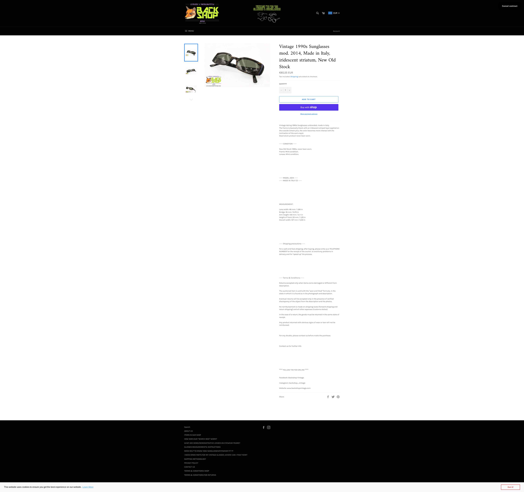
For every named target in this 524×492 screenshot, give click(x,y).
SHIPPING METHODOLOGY (195, 459)
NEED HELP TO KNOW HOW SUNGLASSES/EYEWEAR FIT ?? (208, 451)
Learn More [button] (87, 487)
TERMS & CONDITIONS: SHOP (196, 471)
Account (336, 31)
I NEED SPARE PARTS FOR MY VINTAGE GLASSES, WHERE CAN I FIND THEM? (215, 455)
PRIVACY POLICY (191, 463)
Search (187, 427)
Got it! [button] (510, 487)
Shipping (294, 77)
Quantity (283, 84)
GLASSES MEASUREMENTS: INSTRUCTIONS (202, 447)
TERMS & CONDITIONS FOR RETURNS (200, 475)
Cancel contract (509, 6)
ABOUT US (188, 431)
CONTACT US (189, 467)
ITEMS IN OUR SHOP (192, 435)
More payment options (308, 114)
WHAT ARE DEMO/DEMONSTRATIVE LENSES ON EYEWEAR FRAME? (212, 443)
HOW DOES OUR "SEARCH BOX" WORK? (200, 439)
